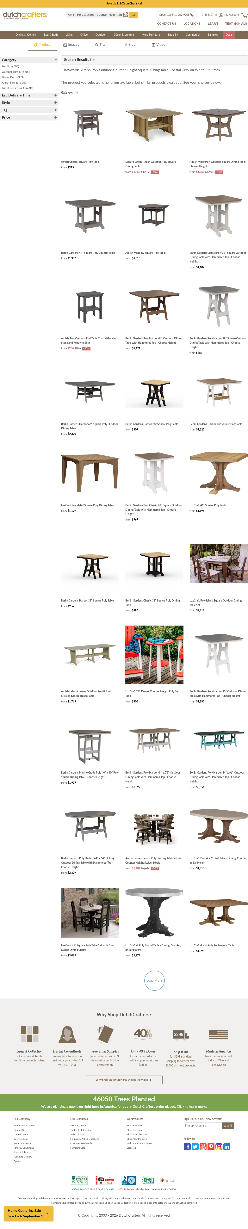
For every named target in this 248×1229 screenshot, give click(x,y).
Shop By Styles (134, 1125)
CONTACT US (166, 23)
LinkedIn (226, 1146)
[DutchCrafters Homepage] (25, 15)
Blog (131, 44)
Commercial (193, 35)
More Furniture (151, 35)
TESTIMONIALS (236, 23)
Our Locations (21, 1134)
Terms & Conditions (24, 1148)
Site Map (131, 1148)
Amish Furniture (14, 83)
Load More (154, 980)
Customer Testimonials (81, 1143)
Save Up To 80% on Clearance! (124, 3)
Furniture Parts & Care (17, 88)
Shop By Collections (137, 1134)
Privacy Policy (21, 1152)
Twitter (195, 1146)
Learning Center (78, 1125)
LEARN (213, 23)
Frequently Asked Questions (84, 1139)
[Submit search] (133, 14)
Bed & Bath (51, 35)
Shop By (173, 35)
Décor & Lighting (124, 35)
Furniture (10, 66)
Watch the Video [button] (122, 1080)
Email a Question (106, 1189)
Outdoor (101, 35)
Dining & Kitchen (26, 35)
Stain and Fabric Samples (139, 1143)
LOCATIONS (192, 23)
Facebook (187, 1146)
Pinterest (211, 1146)
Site (102, 44)
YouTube (203, 1146)
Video (160, 44)
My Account (231, 15)
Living (69, 35)
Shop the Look (134, 1130)
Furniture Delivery (23, 1157)
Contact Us (19, 1130)
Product (44, 44)
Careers (17, 1161)
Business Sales (21, 1139)
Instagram (218, 1146)
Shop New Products (137, 1139)
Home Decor (13, 77)
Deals (229, 35)
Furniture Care (77, 1148)
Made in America (22, 1143)
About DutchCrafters (24, 1125)
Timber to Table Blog (80, 1130)
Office (84, 35)
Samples (213, 35)
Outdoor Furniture (16, 72)
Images (73, 44)
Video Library (77, 1134)
